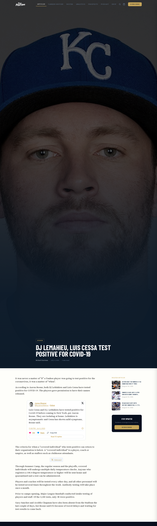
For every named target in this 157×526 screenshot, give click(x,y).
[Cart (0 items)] (124, 4)
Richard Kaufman (42, 360)
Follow (52, 405)
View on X (57, 460)
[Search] (120, 4)
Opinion (40, 340)
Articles (41, 4)
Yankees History (56, 4)
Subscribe (135, 4)
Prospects (93, 4)
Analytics (80, 4)
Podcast (105, 4)
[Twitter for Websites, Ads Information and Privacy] (82, 428)
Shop (114, 4)
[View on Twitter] (82, 404)
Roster (70, 4)
